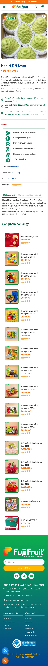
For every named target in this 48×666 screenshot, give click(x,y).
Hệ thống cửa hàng (31, 635)
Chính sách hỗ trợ (9, 622)
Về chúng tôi (7, 618)
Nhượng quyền (30, 632)
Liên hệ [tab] (38, 195)
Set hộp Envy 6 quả (29, 237)
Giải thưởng (7, 629)
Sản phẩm (28, 622)
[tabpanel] (24, 207)
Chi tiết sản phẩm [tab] (25, 195)
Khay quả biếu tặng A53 (31, 501)
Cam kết (6, 625)
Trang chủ (28, 618)
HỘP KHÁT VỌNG (29, 520)
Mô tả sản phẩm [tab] (9, 195)
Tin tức (27, 625)
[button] (2, 2)
